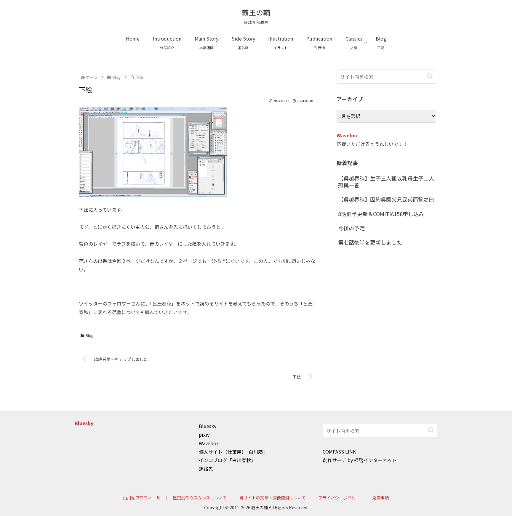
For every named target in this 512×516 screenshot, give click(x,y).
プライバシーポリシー (339, 498)
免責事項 (380, 498)
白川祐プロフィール (141, 498)
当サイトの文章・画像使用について (272, 498)
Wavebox (347, 135)
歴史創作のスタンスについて (200, 498)
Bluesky (84, 423)
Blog (89, 335)
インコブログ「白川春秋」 (227, 460)
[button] (430, 76)
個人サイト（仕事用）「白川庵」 (233, 451)
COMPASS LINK (339, 451)
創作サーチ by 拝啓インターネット (360, 460)
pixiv (204, 434)
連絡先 (206, 468)
